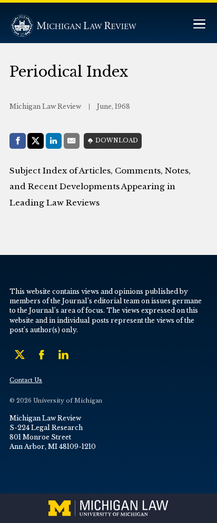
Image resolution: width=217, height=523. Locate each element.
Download (116, 140)
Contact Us (25, 380)
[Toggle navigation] (199, 25)
